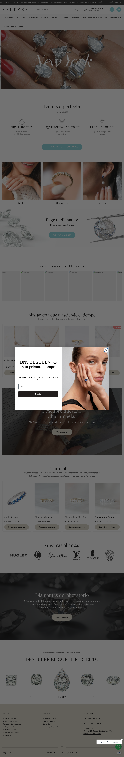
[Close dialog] (106, 350)
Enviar (38, 394)
